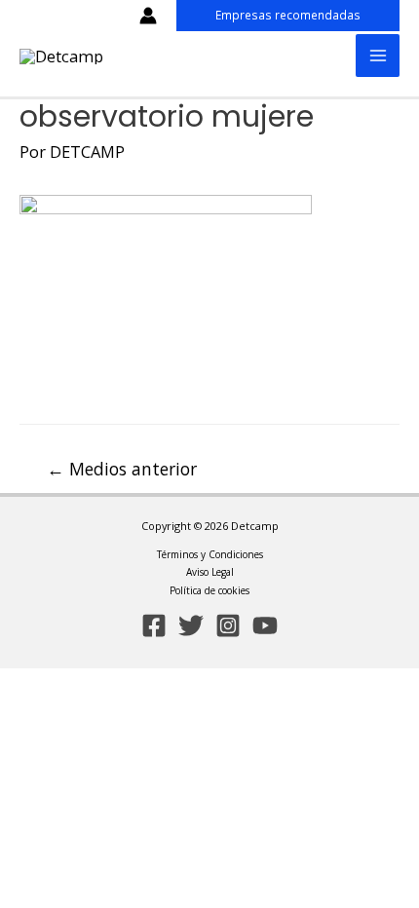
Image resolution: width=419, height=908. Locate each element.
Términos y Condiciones (210, 554)
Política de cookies (209, 590)
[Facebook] (154, 625)
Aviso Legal (210, 572)
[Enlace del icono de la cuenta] (148, 15)
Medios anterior (122, 468)
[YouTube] (265, 625)
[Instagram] (228, 625)
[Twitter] (191, 625)
